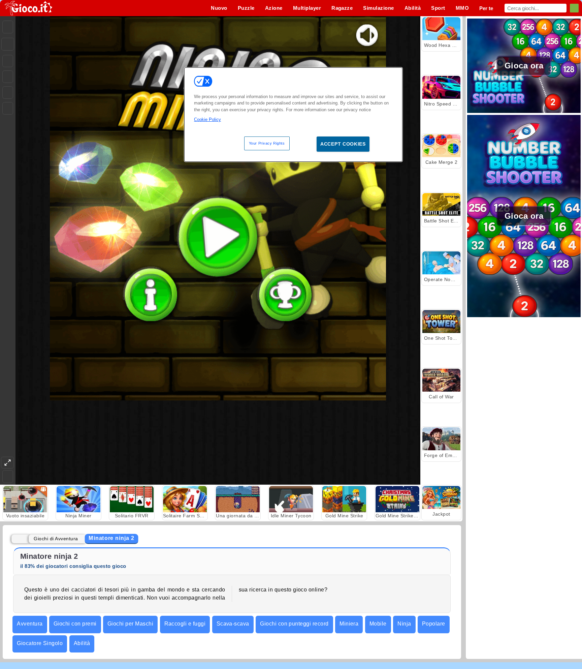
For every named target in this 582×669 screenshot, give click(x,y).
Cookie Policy (207, 119)
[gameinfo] (7, 92)
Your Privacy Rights (267, 143)
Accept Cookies (343, 144)
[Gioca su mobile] (7, 108)
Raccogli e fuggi (185, 624)
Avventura (29, 624)
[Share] (7, 44)
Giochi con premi (75, 624)
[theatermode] (7, 462)
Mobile (378, 624)
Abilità (82, 643)
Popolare (433, 624)
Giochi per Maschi (130, 624)
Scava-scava (233, 624)
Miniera (349, 624)
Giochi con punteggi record (294, 624)
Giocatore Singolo (40, 643)
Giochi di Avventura (56, 538)
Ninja (404, 624)
